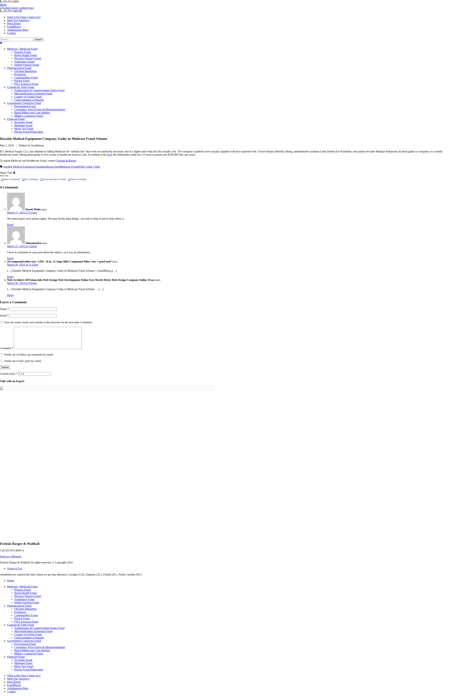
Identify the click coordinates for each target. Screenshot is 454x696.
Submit (5, 367)
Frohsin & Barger (66, 160)
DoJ (109, 154)
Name (4, 309)
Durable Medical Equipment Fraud (22, 166)
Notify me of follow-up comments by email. (28, 354)
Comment (6, 348)
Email (4, 315)
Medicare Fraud (69, 166)
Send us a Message (10, 556)
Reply (10, 224)
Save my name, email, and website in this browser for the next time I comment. (48, 322)
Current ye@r (9, 373)
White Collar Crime (89, 166)
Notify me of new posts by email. (22, 360)
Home (10, 580)
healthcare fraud (51, 166)
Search (38, 39)
